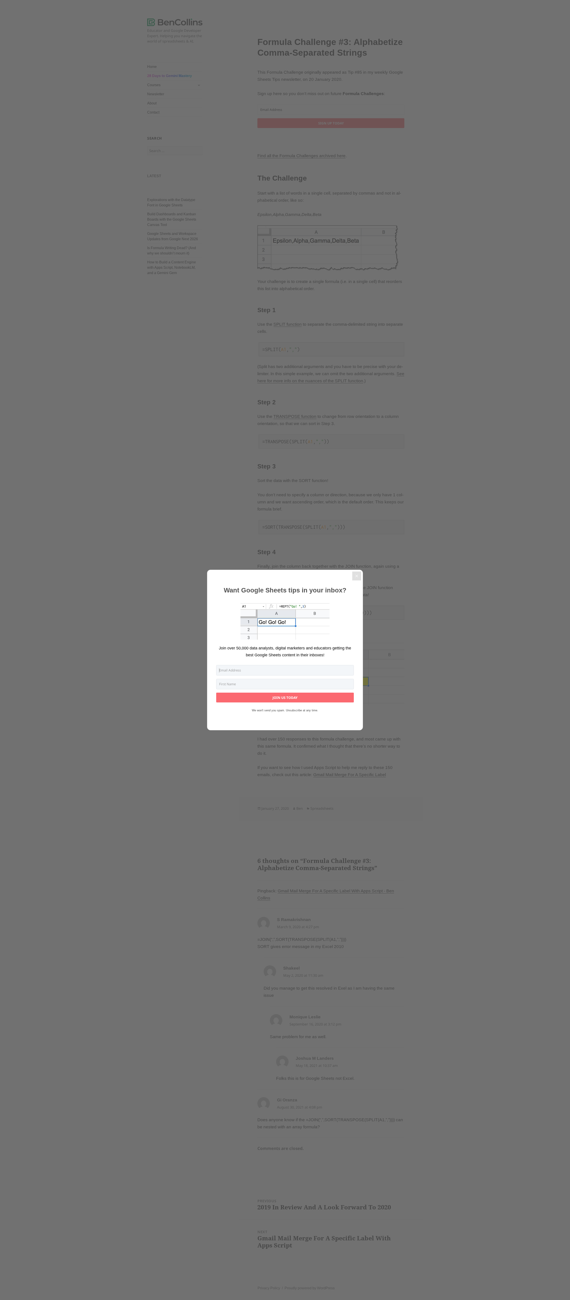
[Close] (356, 576)
